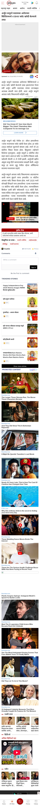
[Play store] (33, 3)
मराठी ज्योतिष (32, 8)
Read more (10, 218)
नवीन (6, 769)
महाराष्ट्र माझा (5, 8)
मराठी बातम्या (14, 244)
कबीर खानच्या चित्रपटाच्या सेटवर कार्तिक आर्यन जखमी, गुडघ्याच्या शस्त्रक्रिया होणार (7, 728)
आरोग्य (22, 8)
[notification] (37, 3)
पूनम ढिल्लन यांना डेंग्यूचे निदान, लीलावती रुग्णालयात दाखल (22, 783)
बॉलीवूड (4, 244)
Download (7, 71)
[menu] (3, 3)
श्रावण (15, 8)
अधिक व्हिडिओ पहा (9, 738)
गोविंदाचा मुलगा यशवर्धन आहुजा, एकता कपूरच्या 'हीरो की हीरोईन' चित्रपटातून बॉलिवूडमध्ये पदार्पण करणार (8, 783)
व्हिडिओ (7, 734)
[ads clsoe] (38, 793)
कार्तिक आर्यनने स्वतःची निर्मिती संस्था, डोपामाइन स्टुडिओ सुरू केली (21, 728)
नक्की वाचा (8, 714)
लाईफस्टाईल (33, 240)
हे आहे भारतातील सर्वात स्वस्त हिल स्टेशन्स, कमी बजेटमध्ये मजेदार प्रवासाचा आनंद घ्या (18, 234)
